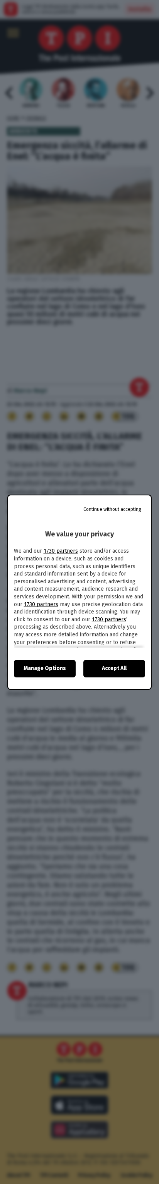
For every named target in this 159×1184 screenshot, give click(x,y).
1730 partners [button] (61, 551)
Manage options (45, 668)
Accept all (114, 668)
